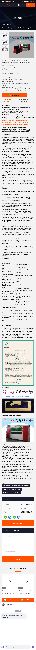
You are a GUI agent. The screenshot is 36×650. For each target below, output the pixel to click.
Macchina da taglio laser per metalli (13, 28)
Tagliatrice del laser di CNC (11, 493)
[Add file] (2, 647)
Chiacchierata (31, 5)
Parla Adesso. (18, 523)
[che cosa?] (14, 517)
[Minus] (33, 605)
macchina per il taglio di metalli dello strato (16, 485)
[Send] (33, 647)
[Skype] (10, 517)
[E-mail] (18, 517)
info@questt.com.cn (9, 1)
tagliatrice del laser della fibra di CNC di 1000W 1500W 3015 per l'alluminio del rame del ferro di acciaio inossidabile (9, 592)
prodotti (9, 24)
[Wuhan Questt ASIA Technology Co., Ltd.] (9, 5)
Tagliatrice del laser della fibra (12, 489)
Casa (3, 24)
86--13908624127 (29, 1)
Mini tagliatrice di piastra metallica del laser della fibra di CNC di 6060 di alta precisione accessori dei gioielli (26, 592)
